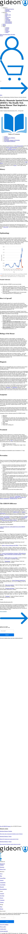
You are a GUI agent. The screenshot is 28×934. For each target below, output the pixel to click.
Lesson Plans (8, 17)
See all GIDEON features (5, 826)
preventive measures (12, 149)
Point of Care (8, 11)
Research (2, 887)
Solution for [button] (5, 7)
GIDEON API (16, 512)
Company (7, 27)
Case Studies (2, 884)
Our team (7, 28)
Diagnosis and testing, (9, 588)
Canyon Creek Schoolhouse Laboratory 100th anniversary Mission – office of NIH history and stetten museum (13, 554)
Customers (7, 31)
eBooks (4, 25)
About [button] (4, 26)
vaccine (10, 148)
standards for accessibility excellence (9, 520)
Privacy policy (3, 926)
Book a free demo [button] (3, 34)
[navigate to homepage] (14, 5)
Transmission (7, 561)
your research (6, 516)
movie (15, 165)
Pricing (4, 24)
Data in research (8, 21)
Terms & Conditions (4, 924)
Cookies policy (3, 929)
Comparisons (2, 882)
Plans (1, 906)
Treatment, (7, 596)
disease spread (20, 145)
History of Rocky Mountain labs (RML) (10, 545)
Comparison (7, 19)
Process (6, 30)
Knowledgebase (8, 23)
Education (7, 10)
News (6, 13)
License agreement (4, 931)
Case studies (7, 20)
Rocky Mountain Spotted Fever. (18, 580)
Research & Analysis (9, 9)
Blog (6, 16)
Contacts (2, 902)
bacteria (7, 147)
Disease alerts (8, 14)
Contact (6, 32)
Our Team (2, 895)
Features (7, 18)
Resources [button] (5, 12)
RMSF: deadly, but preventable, (11, 557)
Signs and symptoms (9, 585)
